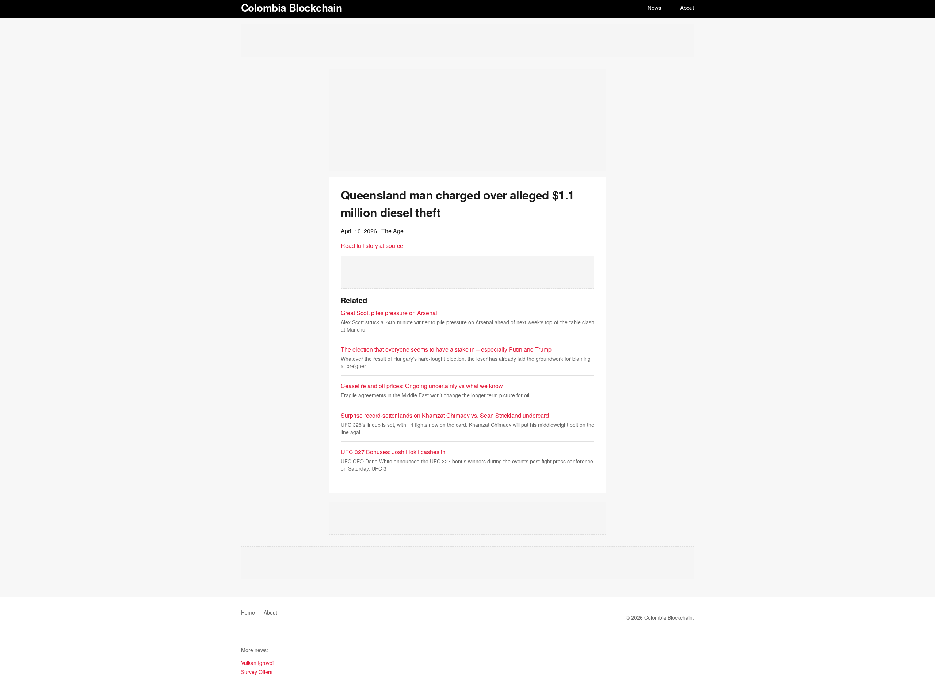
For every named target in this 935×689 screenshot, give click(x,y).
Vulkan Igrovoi (257, 662)
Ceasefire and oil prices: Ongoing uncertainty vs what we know (422, 386)
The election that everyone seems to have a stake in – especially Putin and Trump (446, 349)
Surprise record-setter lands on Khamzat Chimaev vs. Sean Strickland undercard (445, 415)
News (654, 7)
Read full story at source (372, 245)
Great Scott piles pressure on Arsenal (389, 313)
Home (248, 612)
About (687, 7)
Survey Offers (256, 671)
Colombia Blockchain (291, 7)
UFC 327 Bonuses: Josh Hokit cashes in (393, 452)
